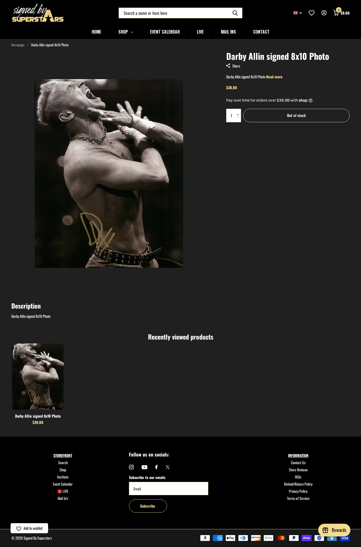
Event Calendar (63, 484)
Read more (274, 76)
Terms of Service (298, 498)
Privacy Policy (298, 491)
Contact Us (298, 462)
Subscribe (148, 506)
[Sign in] (324, 13)
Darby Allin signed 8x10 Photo (38, 416)
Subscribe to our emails (147, 477)
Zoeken (235, 13)
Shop (62, 469)
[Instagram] (131, 467)
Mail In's (63, 498)
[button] (239, 110)
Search (63, 462)
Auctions (62, 477)
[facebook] (156, 467)
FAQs (298, 477)
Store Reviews (298, 469)
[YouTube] (144, 467)
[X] (168, 467)
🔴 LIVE (62, 491)
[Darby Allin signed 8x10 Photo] (37, 376)
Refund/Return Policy (298, 484)
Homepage (17, 44)
